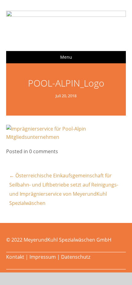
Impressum (42, 257)
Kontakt (15, 257)
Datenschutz (75, 257)
